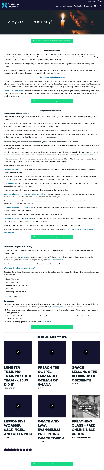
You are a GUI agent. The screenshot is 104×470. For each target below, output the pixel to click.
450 (15, 449)
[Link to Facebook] (98, 1)
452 (21, 449)
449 (11, 449)
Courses (75, 384)
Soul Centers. (46, 322)
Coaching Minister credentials (34, 194)
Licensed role (28, 208)
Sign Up (94, 1)
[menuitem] (90, 1)
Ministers (83, 155)
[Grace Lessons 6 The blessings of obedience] (86, 352)
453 (24, 449)
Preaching (87, 437)
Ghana (40, 388)
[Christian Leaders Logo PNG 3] (10, 6)
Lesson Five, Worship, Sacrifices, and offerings (18, 427)
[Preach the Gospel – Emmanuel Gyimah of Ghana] (52, 352)
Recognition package (57, 307)
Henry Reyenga (9, 388)
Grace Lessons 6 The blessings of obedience (84, 374)
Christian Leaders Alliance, (13, 91)
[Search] (100, 6)
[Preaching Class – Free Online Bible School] (86, 406)
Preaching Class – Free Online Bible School (83, 427)
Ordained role (29, 218)
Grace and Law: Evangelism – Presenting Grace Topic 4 (51, 429)
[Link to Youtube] (100, 1)
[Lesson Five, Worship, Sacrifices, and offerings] (18, 406)
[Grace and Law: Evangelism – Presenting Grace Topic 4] (52, 406)
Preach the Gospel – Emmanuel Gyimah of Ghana (48, 376)
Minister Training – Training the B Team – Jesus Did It (17, 376)
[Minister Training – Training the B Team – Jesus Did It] (18, 352)
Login (89, 1)
